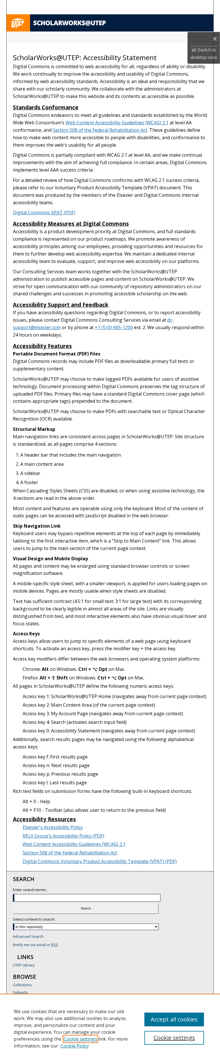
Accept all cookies (174, 1019)
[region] (110, 1028)
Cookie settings (80, 1039)
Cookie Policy (74, 1046)
